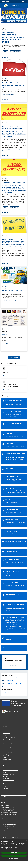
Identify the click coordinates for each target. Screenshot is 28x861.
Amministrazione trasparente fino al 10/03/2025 (14, 837)
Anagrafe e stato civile (8, 746)
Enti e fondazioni (6, 733)
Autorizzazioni (6, 776)
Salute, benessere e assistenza (10, 774)
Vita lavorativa (6, 750)
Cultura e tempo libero (8, 748)
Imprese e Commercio (8, 752)
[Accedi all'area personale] (23, 1)
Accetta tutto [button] (14, 852)
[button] (14, 858)
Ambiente (5, 772)
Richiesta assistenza (7, 831)
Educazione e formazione (8, 766)
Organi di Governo (7, 726)
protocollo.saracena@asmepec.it (10, 812)
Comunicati (7, 29)
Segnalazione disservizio (8, 826)
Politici (4, 735)
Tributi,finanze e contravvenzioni (10, 770)
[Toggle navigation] (2, 5)
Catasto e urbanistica (7, 756)
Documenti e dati (7, 739)
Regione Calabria (5, 1)
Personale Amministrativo (9, 737)
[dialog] (14, 850)
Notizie (6, 329)
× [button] (26, 840)
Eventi (4, 798)
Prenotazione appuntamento (9, 824)
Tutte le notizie (13, 357)
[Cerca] (25, 6)
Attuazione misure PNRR (8, 780)
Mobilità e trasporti (7, 759)
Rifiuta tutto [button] (14, 855)
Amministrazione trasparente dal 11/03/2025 (13, 839)
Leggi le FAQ (5, 829)
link (1, 850)
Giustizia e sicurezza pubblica (9, 768)
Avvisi (6, 78)
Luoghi (4, 796)
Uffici (4, 731)
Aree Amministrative (7, 729)
